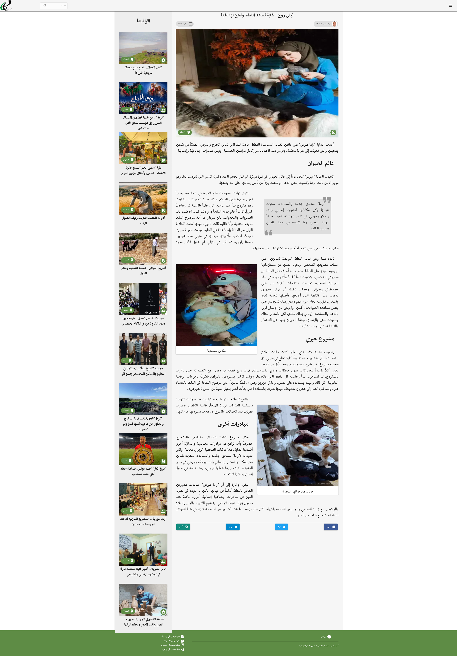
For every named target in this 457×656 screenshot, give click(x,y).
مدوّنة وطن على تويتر (171, 641)
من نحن (324, 636)
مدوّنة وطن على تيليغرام (171, 649)
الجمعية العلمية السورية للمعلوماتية (314, 646)
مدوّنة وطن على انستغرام (170, 645)
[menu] (450, 5)
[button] (331, 527)
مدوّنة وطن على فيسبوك (170, 636)
